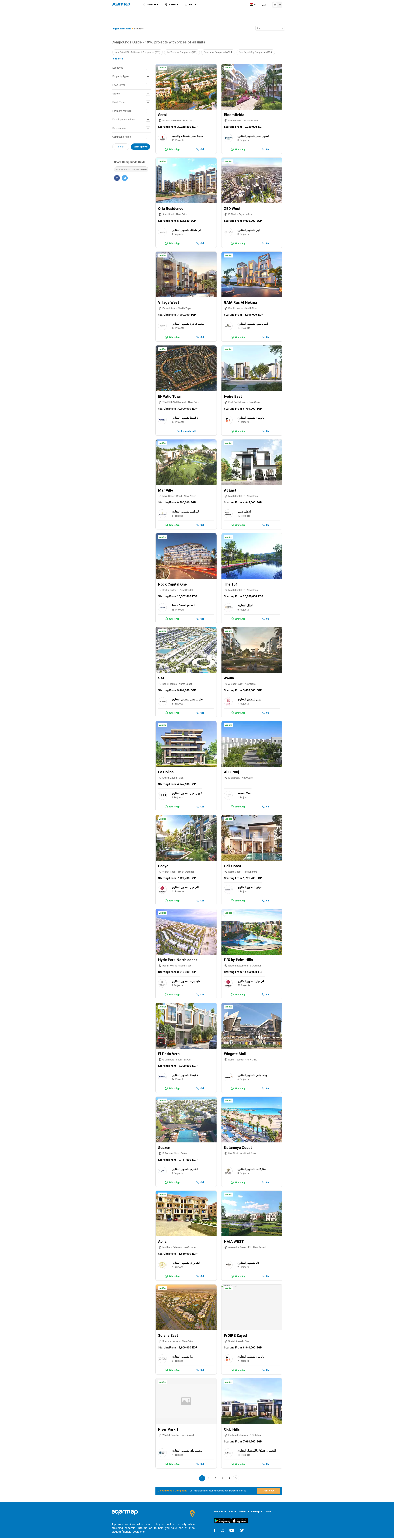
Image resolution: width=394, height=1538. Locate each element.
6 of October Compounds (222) (182, 52)
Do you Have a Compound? (173, 1490)
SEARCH (151, 4)
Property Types (120, 76)
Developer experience (124, 119)
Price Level (118, 85)
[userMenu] (277, 5)
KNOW (172, 4)
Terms (267, 1511)
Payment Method (121, 110)
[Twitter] (242, 1530)
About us (218, 1511)
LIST (191, 4)
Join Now (268, 1490)
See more (118, 58)
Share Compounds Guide (129, 162)
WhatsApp (174, 149)
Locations (117, 67)
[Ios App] (239, 1520)
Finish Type (118, 102)
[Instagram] (222, 1530)
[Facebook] (214, 1530)
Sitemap (255, 1511)
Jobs (230, 1511)
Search (140, 146)
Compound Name (121, 136)
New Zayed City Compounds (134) (255, 52)
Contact (242, 1511)
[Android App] (222, 1520)
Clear (121, 146)
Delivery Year (119, 128)
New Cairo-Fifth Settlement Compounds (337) (137, 52)
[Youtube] (231, 1530)
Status (116, 93)
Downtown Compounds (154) (218, 52)
